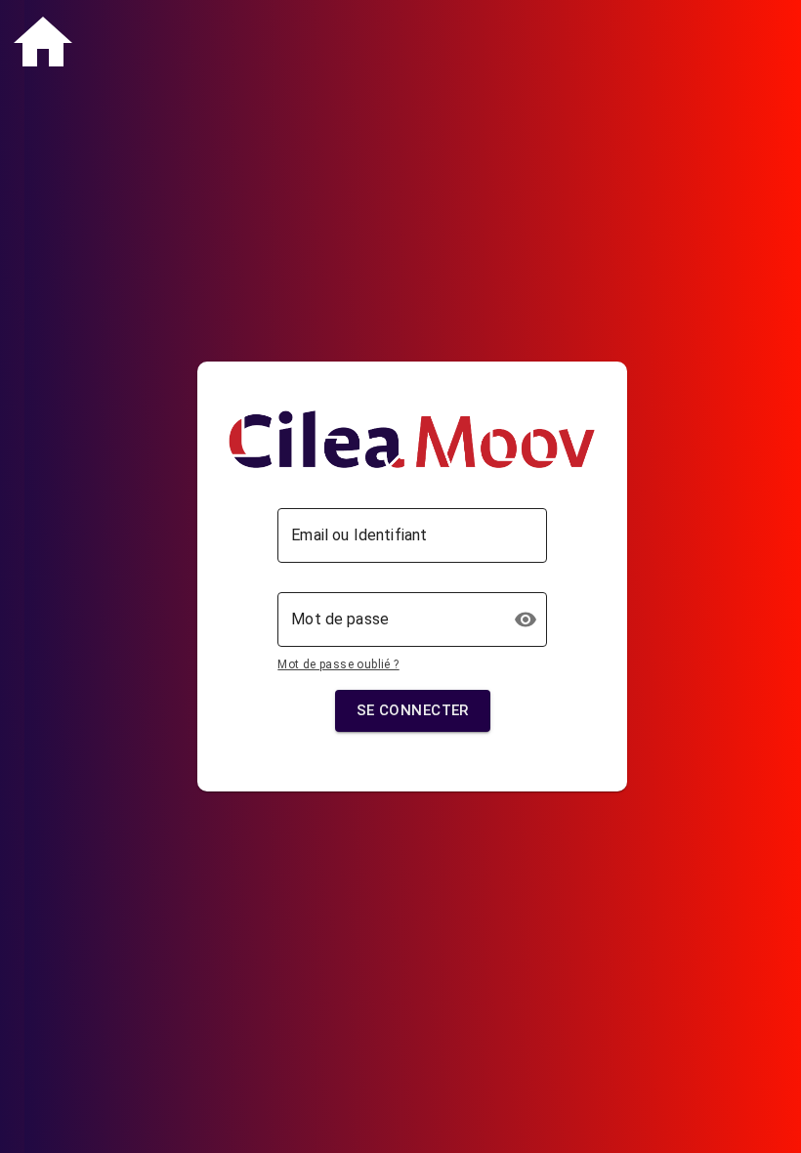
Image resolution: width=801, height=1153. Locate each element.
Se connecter (413, 710)
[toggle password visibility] (525, 619)
